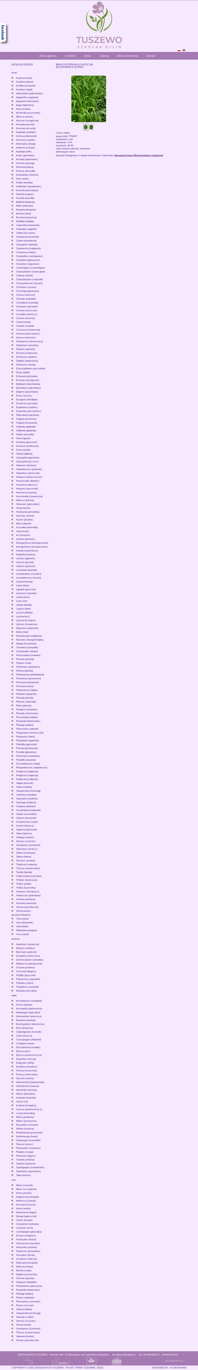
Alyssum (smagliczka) (27, 120)
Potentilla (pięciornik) (26, 744)
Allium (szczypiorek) (26, 1189)
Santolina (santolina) (26, 794)
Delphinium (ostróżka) (27, 345)
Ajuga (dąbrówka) (25, 105)
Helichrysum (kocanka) (28, 1243)
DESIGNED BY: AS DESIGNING (168, 1367)
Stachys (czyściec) (26, 841)
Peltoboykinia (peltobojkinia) (30, 674)
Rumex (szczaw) (25, 1305)
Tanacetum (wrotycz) (26, 849)
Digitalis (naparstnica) (27, 360)
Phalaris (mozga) (24, 1152)
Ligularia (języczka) (26, 589)
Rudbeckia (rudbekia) (27, 779)
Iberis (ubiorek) (23, 523)
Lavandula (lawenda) (26, 570)
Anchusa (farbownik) (26, 136)
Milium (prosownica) (26, 1121)
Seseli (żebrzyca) (25, 825)
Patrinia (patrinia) (24, 670)
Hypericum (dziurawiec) (28, 1251)
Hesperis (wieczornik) (27, 488)
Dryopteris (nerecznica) (28, 956)
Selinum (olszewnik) (26, 818)
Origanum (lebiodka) (26, 1282)
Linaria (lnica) (23, 597)
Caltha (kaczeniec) (25, 233)
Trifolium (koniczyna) (26, 880)
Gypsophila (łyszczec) (27, 461)
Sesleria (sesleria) (25, 1159)
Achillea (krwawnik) (26, 85)
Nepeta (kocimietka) (26, 643)
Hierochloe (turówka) (26, 1090)
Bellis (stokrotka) (24, 205)
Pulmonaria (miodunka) (28, 756)
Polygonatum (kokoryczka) (29, 732)
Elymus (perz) (23, 1051)
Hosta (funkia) (23, 508)
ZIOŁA (13, 1180)
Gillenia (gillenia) (24, 453)
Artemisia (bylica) (25, 167)
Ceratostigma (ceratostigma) (30, 267)
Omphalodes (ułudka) (27, 651)
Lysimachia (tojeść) (26, 620)
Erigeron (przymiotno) (27, 391)
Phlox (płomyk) (23, 705)
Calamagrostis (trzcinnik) (28, 1031)
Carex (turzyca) (24, 1035)
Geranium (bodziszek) (27, 446)
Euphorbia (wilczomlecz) (28, 411)
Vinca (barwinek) (24, 922)
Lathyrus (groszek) (25, 566)
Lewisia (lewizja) (24, 581)
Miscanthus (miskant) (27, 1124)
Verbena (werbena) (25, 899)
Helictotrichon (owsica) (27, 1086)
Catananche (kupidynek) (28, 248)
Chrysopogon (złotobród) (28, 1039)
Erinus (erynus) (24, 395)
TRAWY (14, 996)
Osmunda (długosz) (26, 971)
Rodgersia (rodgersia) (27, 771)
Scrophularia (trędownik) (28, 810)
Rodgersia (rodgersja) (27, 775)
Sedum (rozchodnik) (26, 814)
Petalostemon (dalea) (27, 690)
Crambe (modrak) (25, 326)
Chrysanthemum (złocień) (29, 283)
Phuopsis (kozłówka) (26, 709)
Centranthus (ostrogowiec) (29, 256)
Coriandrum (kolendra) (27, 1224)
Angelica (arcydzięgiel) (27, 1196)
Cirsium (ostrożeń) (25, 295)
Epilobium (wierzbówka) (28, 384)
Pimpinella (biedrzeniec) (28, 721)
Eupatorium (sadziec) (27, 407)
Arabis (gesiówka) (25, 155)
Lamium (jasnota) (25, 562)
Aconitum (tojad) (24, 89)
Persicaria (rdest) (25, 686)
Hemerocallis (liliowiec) (27, 481)
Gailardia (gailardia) (26, 426)
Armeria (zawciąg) (25, 163)
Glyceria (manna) (25, 1078)
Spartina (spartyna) (25, 1163)
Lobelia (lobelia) (24, 604)
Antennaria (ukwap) (26, 143)
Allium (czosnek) (24, 116)
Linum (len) (21, 601)
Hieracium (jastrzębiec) (28, 504)
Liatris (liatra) (22, 585)
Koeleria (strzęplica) (26, 1105)
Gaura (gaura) (23, 438)
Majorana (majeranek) (27, 628)
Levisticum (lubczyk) (26, 1258)
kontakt (150, 56)
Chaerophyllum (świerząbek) (30, 271)
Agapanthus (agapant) (27, 97)
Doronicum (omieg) (26, 364)
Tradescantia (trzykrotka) (28, 876)
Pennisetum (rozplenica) (28, 1148)
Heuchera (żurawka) (26, 492)
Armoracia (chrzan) (26, 1204)
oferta (87, 56)
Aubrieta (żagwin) (25, 194)
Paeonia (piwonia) (25, 659)
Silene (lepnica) (24, 833)
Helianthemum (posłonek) (29, 469)
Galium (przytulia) (25, 434)
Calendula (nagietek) (26, 229)
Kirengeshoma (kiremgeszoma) (32, 542)
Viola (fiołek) (22, 926)
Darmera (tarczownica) (27, 333)
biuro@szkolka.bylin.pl (123, 1354)
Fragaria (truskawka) (26, 422)
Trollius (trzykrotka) (26, 887)
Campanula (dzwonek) (27, 236)
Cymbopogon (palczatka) (29, 1231)
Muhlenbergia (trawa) (26, 1136)
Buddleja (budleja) (25, 221)
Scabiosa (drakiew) (26, 806)
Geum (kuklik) (23, 450)
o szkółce (70, 56)
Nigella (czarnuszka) (26, 1274)
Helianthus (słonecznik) (28, 473)
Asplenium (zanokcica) (27, 944)
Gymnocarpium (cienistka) (29, 959)
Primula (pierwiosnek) (27, 748)
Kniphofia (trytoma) (25, 554)
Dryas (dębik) (23, 372)
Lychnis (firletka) (24, 612)
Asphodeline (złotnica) (27, 174)
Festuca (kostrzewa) (26, 1070)
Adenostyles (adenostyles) (29, 93)
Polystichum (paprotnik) (28, 979)
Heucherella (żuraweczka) (29, 496)
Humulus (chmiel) (25, 515)
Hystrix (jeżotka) (24, 519)
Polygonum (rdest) (25, 736)
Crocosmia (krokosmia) (28, 329)
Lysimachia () (23, 616)
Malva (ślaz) (22, 632)
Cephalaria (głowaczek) (28, 260)
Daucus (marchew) (26, 337)
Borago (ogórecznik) (26, 1216)
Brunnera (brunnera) (26, 217)
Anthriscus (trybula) (26, 1200)
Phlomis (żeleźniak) (26, 701)
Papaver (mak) (23, 663)
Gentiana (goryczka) (26, 442)
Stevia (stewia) (23, 1324)
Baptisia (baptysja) (25, 202)
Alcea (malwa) (23, 109)
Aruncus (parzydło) (25, 171)
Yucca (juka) (22, 934)
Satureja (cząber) (25, 1317)
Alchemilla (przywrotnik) (28, 112)
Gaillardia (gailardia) (26, 430)
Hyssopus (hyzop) (25, 1255)
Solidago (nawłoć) (25, 837)
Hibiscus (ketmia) (25, 500)
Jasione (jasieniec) (25, 539)
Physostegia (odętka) (27, 717)
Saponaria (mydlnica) (27, 798)
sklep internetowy (128, 56)
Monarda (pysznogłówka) (29, 635)
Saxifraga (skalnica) (26, 802)
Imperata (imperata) (26, 1097)
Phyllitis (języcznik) (26, 975)
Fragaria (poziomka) (26, 419)
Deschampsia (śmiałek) (28, 1047)
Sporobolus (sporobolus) (28, 1171)
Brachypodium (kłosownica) (30, 1024)
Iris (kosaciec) (23, 535)
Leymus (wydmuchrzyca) (29, 1109)
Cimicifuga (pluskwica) (27, 291)
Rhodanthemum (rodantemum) (31, 767)
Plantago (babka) (24, 725)
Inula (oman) (22, 531)
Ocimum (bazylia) (25, 1278)
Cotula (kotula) (23, 322)
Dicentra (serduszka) (26, 353)
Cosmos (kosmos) (25, 318)
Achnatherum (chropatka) (29, 1000)
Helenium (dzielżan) (26, 465)
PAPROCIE (15, 939)
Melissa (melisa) (24, 1266)
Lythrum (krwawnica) (26, 624)
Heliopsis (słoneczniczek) (29, 477)
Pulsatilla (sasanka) (26, 759)
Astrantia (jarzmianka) (27, 190)
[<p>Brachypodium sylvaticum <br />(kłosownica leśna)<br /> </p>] (88, 98)
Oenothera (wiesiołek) (27, 647)
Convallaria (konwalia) (27, 302)
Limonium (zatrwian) (26, 593)
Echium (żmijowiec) (26, 1235)
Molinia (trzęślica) (25, 1128)
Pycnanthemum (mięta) (28, 763)
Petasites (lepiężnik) (26, 694)
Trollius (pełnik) (23, 883)
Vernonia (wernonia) (26, 903)
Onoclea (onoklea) (25, 967)
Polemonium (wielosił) (27, 728)
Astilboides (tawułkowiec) (28, 186)
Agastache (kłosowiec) (27, 101)
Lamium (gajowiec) (25, 558)
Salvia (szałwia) (24, 787)
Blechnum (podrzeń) (26, 952)
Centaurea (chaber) (26, 252)
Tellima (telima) (23, 856)
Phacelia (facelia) (24, 697)
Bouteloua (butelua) (26, 1020)
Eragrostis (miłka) (25, 1062)
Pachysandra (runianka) (28, 655)
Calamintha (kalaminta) (27, 225)
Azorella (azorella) (25, 198)
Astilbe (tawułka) (24, 182)
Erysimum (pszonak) (26, 403)
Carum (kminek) (24, 1220)
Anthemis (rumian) (25, 147)
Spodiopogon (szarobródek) (30, 1167)
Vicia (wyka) (22, 918)
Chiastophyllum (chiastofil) (29, 279)
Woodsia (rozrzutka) (26, 990)
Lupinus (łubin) (23, 608)
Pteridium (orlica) (24, 983)
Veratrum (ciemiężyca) (27, 891)
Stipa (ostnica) (23, 1175)
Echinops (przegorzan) (27, 380)
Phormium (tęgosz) (26, 1155)
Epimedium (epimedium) (28, 388)
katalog (104, 56)
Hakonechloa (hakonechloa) (30, 1082)
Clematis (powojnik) (26, 298)
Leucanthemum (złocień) (28, 577)
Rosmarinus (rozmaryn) (28, 1301)
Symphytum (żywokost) (28, 845)
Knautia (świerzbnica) (27, 550)
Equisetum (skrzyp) (26, 1059)
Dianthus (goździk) (25, 349)
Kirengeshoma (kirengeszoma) (31, 546)
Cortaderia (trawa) (25, 1043)
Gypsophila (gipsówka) (27, 457)
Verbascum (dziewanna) (28, 895)
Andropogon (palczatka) (28, 1012)
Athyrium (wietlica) (25, 948)
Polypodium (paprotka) (27, 740)
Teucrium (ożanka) (25, 860)
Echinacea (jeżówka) (26, 376)
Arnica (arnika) (23, 1208)
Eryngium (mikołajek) (27, 399)
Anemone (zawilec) (25, 140)
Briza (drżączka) (24, 1028)
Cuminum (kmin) (24, 1227)
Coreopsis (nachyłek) (27, 306)
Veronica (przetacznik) (27, 907)
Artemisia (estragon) (26, 1212)
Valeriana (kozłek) (25, 1336)
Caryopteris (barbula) (26, 244)
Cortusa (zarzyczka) (26, 310)
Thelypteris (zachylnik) (27, 987)
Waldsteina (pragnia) (26, 930)
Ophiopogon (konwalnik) (28, 1140)
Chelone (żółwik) (24, 275)
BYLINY (14, 73)
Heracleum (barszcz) (27, 484)
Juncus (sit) (22, 1101)
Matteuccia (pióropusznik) (29, 963)
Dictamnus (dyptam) (26, 357)
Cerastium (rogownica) (27, 264)
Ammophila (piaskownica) (29, 1008)
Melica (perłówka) (25, 1117)
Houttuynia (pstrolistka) (27, 511)
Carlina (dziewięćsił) (26, 240)
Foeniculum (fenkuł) (26, 1239)
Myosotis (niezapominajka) (29, 639)
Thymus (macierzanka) (28, 868)
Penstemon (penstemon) (28, 678)
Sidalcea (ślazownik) (26, 829)
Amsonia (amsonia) (26, 128)
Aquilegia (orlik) (23, 151)
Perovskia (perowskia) (27, 682)
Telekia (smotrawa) (25, 852)
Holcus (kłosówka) (25, 1093)
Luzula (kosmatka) (25, 1113)
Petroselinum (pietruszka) (29, 1286)
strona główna (48, 56)
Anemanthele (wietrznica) (29, 1016)
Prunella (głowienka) (26, 752)
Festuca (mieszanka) (27, 1074)
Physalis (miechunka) (27, 713)
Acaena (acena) (24, 78)
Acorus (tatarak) (24, 1004)
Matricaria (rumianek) (27, 1262)
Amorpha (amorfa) (25, 124)
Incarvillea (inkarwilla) (27, 527)
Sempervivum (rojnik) (27, 821)
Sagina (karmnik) (24, 783)
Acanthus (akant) (24, 81)
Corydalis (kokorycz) (26, 314)
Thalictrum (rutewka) (26, 864)
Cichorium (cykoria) (26, 287)
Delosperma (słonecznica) (29, 341)
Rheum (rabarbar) (25, 1297)
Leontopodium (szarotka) (28, 573)
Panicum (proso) (24, 1144)
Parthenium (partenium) (28, 666)
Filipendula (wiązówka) (27, 415)
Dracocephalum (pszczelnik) (30, 368)
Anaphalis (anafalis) (26, 132)
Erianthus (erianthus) (26, 1066)
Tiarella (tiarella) (24, 872)
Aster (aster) (22, 178)
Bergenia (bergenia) (26, 209)
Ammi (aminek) (24, 1193)
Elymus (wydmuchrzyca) (29, 1055)
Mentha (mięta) (23, 1270)
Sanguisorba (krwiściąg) (28, 790)
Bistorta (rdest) (23, 213)
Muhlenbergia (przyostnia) (29, 1132)
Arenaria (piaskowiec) (27, 159)
